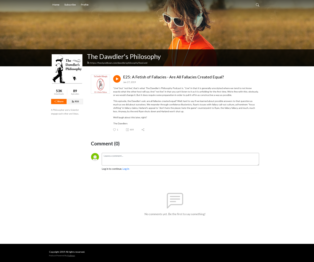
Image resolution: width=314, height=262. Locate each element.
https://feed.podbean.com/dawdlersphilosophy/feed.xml (118, 62)
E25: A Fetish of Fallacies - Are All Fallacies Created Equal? (173, 77)
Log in (125, 168)
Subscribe (70, 4)
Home (55, 4)
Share (60, 101)
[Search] (258, 4)
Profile (84, 4)
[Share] (143, 129)
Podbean (71, 255)
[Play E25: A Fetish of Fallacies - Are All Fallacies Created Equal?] (117, 79)
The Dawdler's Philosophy (124, 56)
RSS (77, 101)
